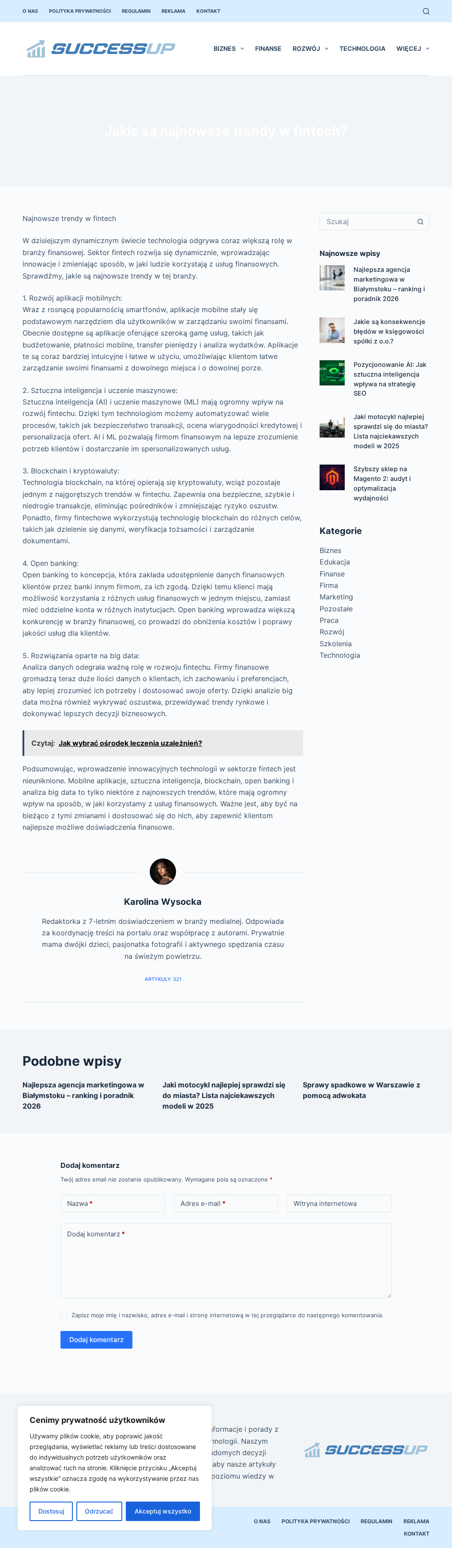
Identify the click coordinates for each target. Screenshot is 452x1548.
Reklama (173, 11)
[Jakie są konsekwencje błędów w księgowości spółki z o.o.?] (332, 330)
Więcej (408, 48)
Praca (329, 620)
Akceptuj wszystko (163, 1511)
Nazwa (80, 1203)
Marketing (336, 596)
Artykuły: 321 (163, 979)
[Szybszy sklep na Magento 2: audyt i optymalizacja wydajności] (332, 477)
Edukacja (335, 561)
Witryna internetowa (325, 1203)
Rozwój (306, 48)
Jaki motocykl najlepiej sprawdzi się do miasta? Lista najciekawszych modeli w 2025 (224, 1095)
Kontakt (208, 11)
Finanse (268, 48)
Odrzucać (99, 1511)
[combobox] (366, 221)
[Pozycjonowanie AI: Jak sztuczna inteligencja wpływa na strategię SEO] (332, 372)
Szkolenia (336, 643)
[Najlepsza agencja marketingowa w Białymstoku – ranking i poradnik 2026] (332, 277)
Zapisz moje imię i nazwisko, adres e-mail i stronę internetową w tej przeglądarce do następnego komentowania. (228, 1315)
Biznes (225, 48)
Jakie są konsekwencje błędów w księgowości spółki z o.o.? (390, 331)
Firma (329, 585)
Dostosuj (51, 1511)
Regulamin (136, 11)
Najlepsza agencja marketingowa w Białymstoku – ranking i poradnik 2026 (83, 1095)
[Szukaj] (426, 11)
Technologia (362, 48)
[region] (115, 1468)
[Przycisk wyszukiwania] (420, 221)
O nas (30, 11)
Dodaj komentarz (96, 1234)
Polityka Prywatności (80, 11)
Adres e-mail (203, 1203)
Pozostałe (336, 608)
